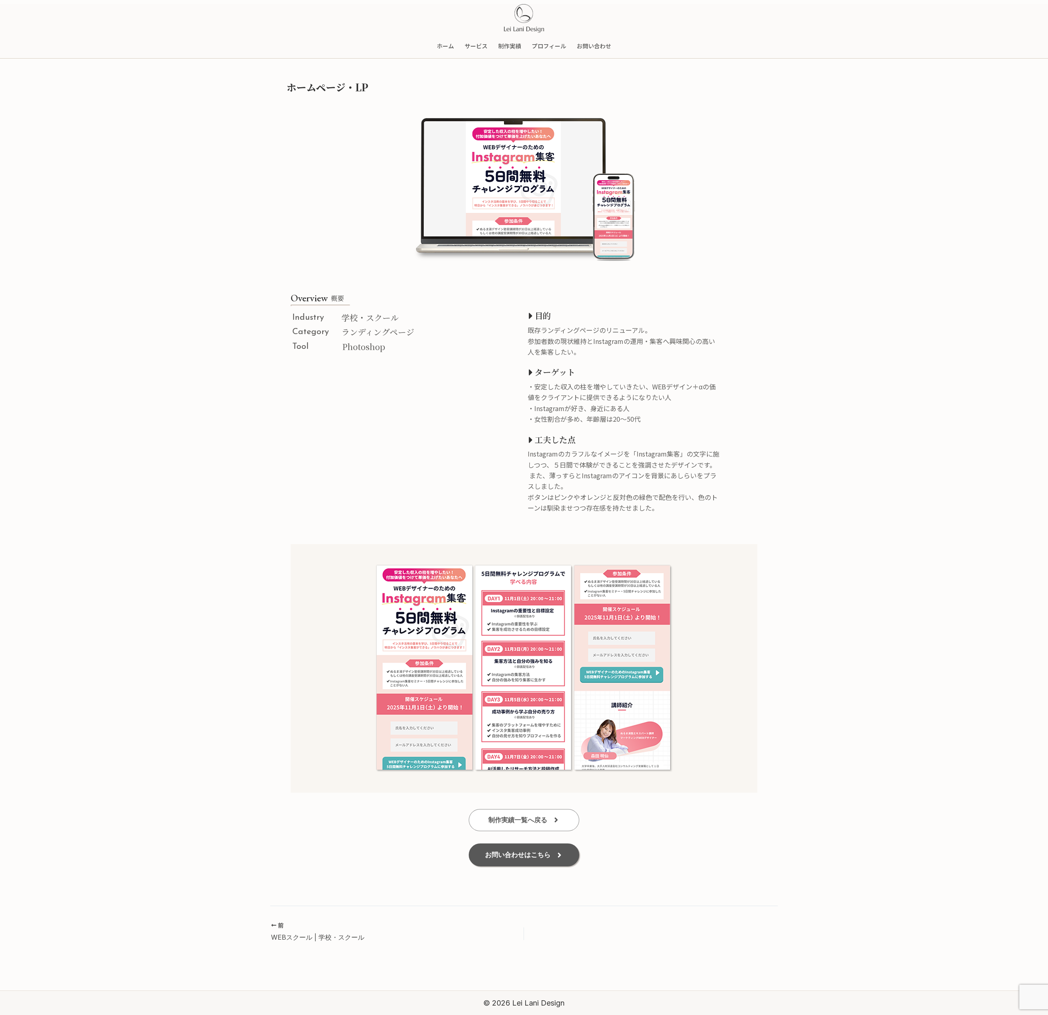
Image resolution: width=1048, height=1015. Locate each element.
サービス (476, 46)
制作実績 (509, 46)
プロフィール (549, 46)
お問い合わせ (594, 46)
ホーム (445, 46)
